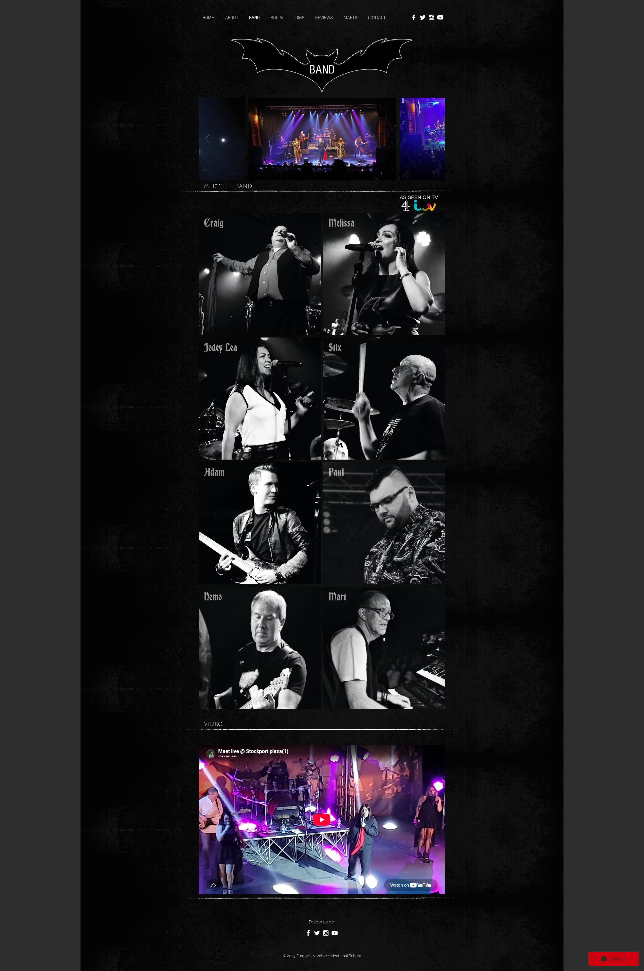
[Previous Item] (207, 139)
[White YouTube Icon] (440, 17)
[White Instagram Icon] (431, 17)
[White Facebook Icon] (414, 17)
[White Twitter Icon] (422, 17)
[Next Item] (436, 139)
